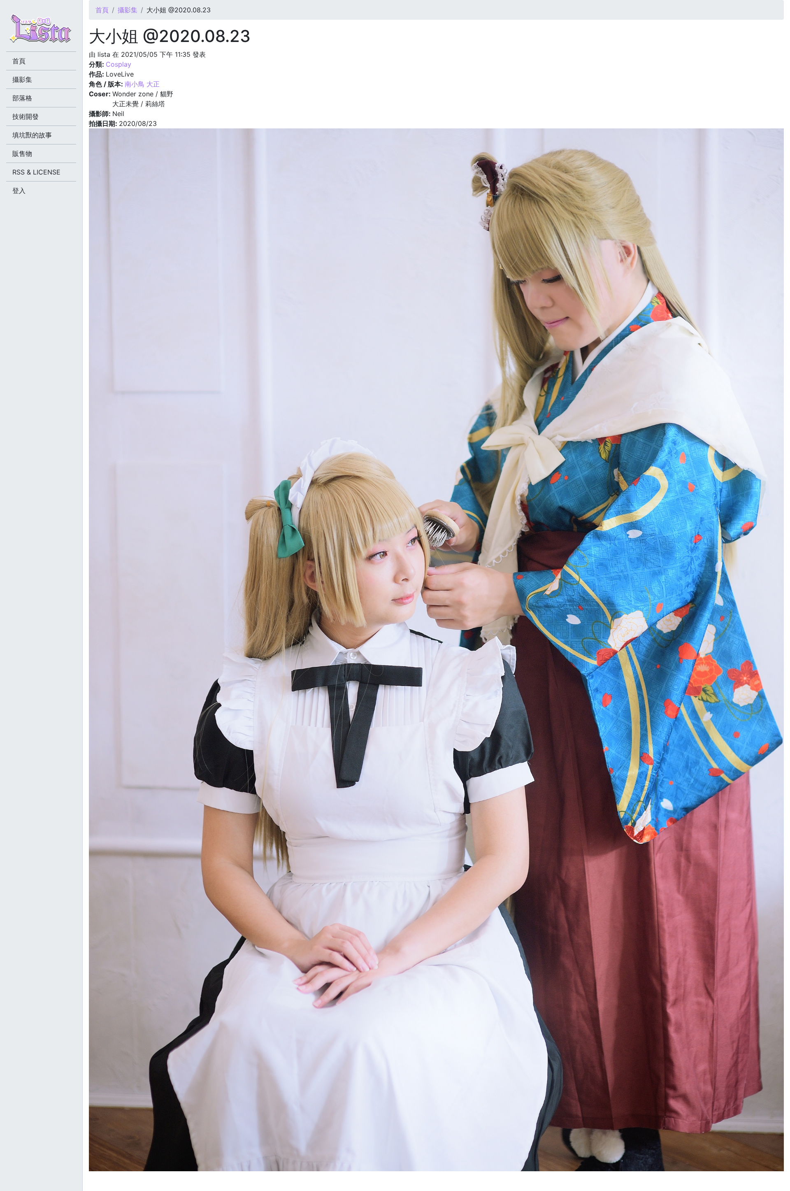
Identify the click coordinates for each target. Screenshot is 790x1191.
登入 (19, 190)
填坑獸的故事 (32, 135)
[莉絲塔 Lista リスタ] (41, 30)
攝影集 (127, 10)
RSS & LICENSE (36, 172)
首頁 (102, 10)
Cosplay (118, 64)
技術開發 (25, 116)
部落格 (22, 98)
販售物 (22, 153)
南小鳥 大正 (142, 84)
